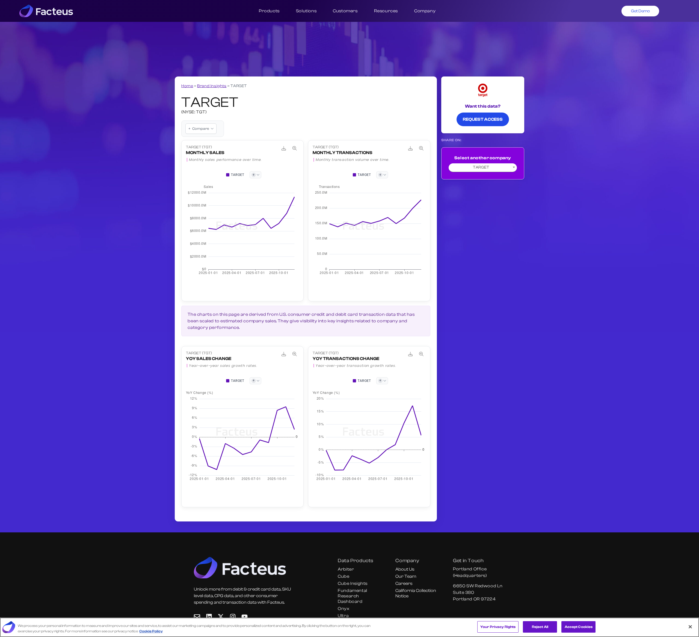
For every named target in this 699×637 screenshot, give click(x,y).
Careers (403, 583)
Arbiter (346, 569)
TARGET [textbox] (481, 167)
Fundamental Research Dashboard (352, 596)
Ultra (343, 615)
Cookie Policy (151, 631)
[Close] (690, 627)
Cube (343, 576)
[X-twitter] (221, 617)
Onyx (343, 608)
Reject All (540, 627)
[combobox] (483, 167)
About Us (404, 569)
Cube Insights (353, 583)
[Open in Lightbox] (294, 148)
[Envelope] (197, 617)
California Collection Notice (415, 593)
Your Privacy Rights (498, 627)
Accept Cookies (579, 627)
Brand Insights (211, 86)
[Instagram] (233, 617)
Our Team (405, 576)
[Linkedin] (209, 617)
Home (187, 86)
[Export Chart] (283, 148)
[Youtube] (244, 617)
